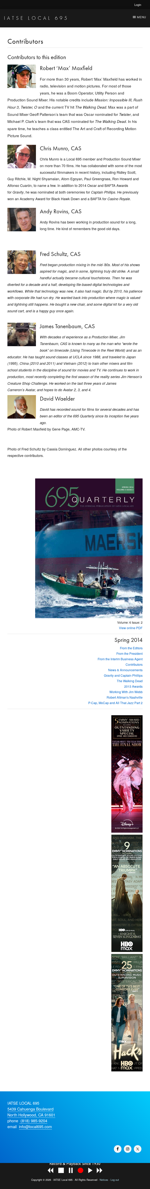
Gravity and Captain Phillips (123, 675)
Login (137, 5)
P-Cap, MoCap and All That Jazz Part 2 (115, 703)
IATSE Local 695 (36, 18)
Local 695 (67, 1180)
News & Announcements (125, 670)
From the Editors (131, 648)
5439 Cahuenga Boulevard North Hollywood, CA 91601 (31, 1112)
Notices (104, 1180)
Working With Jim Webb (126, 692)
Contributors (134, 664)
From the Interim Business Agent (120, 659)
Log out (115, 1180)
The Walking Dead (130, 681)
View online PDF (130, 628)
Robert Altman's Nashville (125, 697)
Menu (141, 17)
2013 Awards (133, 686)
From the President (129, 653)
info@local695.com (35, 1126)
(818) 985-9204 (33, 1120)
